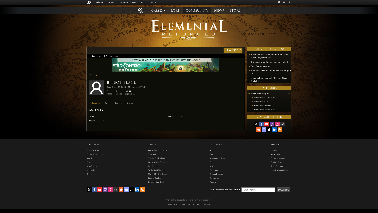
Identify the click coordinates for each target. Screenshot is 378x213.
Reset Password (277, 166)
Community (123, 2)
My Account (275, 154)
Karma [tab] (130, 103)
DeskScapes (92, 166)
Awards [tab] (118, 103)
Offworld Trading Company (158, 174)
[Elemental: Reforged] (189, 30)
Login (116, 56)
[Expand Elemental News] (252, 102)
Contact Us (214, 178)
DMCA (198, 204)
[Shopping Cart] (284, 2)
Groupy (89, 174)
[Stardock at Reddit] (258, 129)
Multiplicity (91, 170)
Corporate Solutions (95, 154)
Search (109, 56)
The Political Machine (156, 170)
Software (99, 2)
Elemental (152, 154)
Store (235, 10)
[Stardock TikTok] (269, 129)
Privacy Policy (173, 204)
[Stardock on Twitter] (256, 124)
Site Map (206, 204)
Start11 (89, 158)
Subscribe (283, 189)
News (134, 2)
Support (153, 2)
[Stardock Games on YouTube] (266, 124)
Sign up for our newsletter (225, 189)
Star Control (153, 166)
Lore (175, 10)
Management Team (217, 158)
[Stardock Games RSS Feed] (280, 129)
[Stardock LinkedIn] (274, 129)
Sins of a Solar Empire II (157, 162)
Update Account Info (279, 170)
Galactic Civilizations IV (157, 158)
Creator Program (216, 174)
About (212, 150)
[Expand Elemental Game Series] (252, 110)
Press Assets (215, 170)
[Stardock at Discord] (264, 129)
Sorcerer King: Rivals (156, 182)
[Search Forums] (289, 2)
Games (110, 2)
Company (216, 144)
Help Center (276, 150)
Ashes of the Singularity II (158, 150)
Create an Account (278, 158)
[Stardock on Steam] (282, 124)
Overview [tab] (95, 103)
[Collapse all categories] (289, 92)
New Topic (233, 50)
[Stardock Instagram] (277, 124)
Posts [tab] (107, 103)
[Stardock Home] (89, 2)
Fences (89, 162)
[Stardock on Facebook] (261, 124)
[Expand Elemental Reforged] (249, 93)
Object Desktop (93, 150)
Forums (213, 182)
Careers (213, 162)
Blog (143, 2)
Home (92, 75)
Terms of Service (187, 204)
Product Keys (276, 162)
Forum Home (97, 56)
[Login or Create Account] (279, 2)
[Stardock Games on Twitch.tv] (272, 124)
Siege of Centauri (155, 178)
